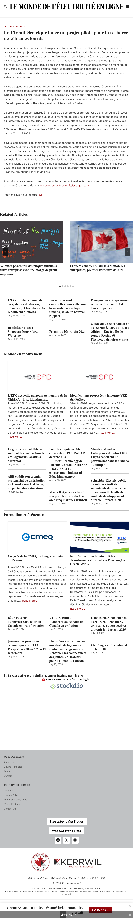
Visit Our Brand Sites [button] (66, 830)
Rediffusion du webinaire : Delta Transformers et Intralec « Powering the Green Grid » (98, 560)
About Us (9, 762)
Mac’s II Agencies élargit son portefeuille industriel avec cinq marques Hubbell (68, 496)
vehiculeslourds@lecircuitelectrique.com (64, 185)
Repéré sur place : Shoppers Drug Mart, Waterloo (23, 331)
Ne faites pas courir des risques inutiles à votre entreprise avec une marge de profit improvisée (28, 269)
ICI (40, 194)
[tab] (60, 286)
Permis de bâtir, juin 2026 (67, 332)
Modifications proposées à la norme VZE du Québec (98, 397)
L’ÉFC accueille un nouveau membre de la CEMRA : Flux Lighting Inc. (37, 397)
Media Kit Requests (14, 804)
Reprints (8, 790)
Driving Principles (13, 766)
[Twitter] (66, 840)
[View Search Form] (5, 6)
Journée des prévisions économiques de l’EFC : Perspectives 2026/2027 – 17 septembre (27, 647)
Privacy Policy (11, 795)
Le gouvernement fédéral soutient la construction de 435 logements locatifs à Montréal (26, 455)
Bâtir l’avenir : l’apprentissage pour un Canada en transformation (26, 622)
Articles (20, 27)
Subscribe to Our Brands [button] (66, 821)
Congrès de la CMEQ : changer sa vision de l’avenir (36, 558)
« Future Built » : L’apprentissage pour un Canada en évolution (66, 622)
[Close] (130, 906)
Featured (9, 27)
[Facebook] (58, 840)
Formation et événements (25, 514)
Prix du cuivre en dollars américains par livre (43, 675)
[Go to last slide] (5, 252)
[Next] (127, 252)
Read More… (15, 436)
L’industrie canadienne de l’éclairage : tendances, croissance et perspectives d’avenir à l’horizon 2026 (109, 623)
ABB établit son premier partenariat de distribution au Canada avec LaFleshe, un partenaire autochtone (26, 482)
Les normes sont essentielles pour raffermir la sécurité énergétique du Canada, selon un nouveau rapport (67, 308)
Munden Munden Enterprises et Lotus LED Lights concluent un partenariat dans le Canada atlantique (110, 457)
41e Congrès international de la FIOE (109, 647)
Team (7, 771)
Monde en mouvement (23, 354)
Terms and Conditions (15, 799)
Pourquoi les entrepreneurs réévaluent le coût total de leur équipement (110, 304)
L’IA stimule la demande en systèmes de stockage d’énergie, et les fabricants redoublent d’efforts (26, 306)
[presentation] (31, 242)
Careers (8, 775)
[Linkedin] (75, 840)
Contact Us (10, 808)
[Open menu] (128, 6)
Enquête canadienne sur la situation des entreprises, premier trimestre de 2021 (97, 267)
